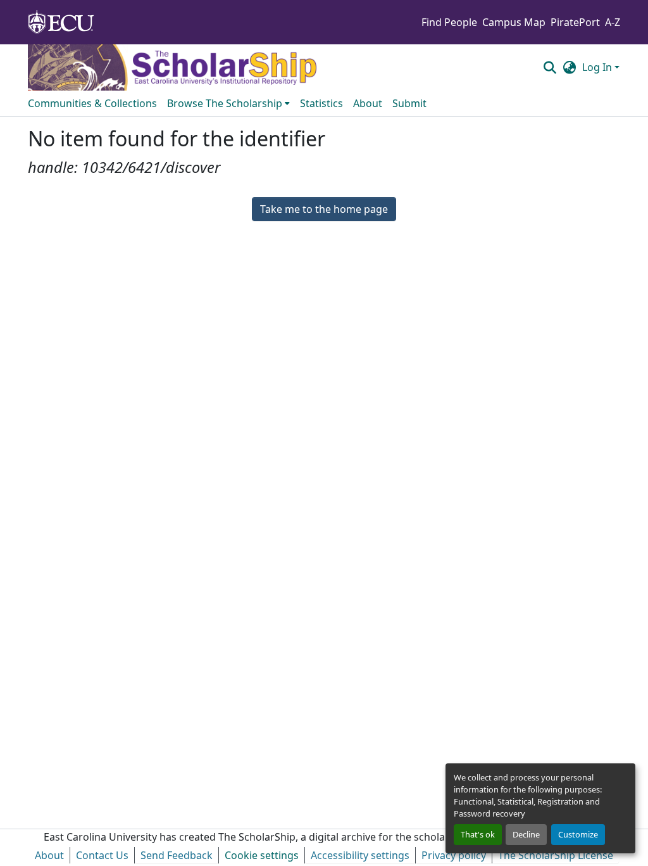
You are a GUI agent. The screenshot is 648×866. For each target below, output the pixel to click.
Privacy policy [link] (453, 855)
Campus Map (513, 22)
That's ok (478, 834)
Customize (578, 834)
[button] (550, 67)
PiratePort (575, 22)
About (49, 855)
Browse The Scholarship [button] (224, 103)
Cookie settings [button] (262, 855)
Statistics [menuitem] (321, 103)
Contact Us (102, 855)
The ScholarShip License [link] (555, 855)
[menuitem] (228, 103)
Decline (526, 834)
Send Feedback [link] (176, 855)
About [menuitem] (367, 103)
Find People (449, 22)
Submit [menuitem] (409, 103)
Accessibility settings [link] (360, 855)
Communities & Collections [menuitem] (92, 103)
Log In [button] (598, 67)
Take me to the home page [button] (324, 209)
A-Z (612, 22)
